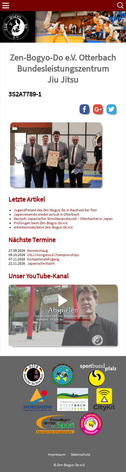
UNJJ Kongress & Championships (53, 255)
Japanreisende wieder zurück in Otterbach (46, 214)
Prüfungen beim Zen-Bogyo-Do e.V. (41, 223)
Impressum (56, 454)
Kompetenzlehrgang (43, 259)
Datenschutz (80, 454)
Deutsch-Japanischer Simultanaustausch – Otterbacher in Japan (63, 219)
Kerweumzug (37, 250)
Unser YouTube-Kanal (39, 276)
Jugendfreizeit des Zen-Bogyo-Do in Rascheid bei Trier (55, 210)
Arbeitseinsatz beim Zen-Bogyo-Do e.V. (43, 227)
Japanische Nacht (41, 263)
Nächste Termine (32, 240)
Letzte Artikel (27, 199)
